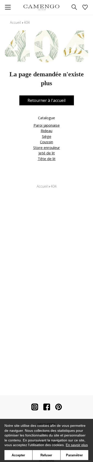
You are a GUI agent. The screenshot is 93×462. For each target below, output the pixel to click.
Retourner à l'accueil (46, 100)
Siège (46, 136)
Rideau (46, 130)
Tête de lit (47, 158)
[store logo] (42, 7)
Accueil (15, 22)
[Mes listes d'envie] (85, 7)
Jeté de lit (46, 152)
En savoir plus (77, 445)
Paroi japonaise (46, 125)
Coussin (46, 141)
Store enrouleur (46, 147)
